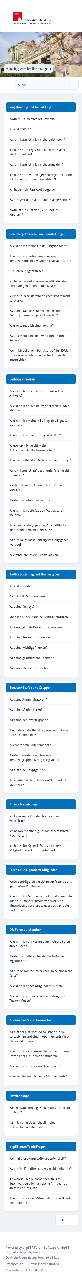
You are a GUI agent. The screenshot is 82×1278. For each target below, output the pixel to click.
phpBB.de (52, 1257)
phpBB (27, 1247)
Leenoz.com (41, 1252)
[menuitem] (14, 1264)
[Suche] (65, 85)
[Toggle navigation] (76, 16)
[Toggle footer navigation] (5, 1236)
